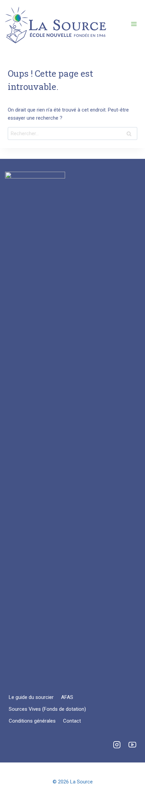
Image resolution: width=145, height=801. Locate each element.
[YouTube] (132, 744)
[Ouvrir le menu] (133, 24)
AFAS (67, 697)
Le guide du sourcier (31, 697)
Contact (72, 721)
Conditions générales (32, 721)
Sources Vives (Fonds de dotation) (47, 709)
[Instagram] (116, 744)
